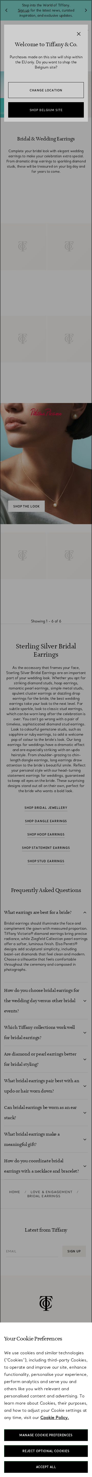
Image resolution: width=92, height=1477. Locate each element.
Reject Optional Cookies (45, 1451)
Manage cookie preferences (46, 1435)
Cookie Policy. (54, 1417)
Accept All (46, 1467)
